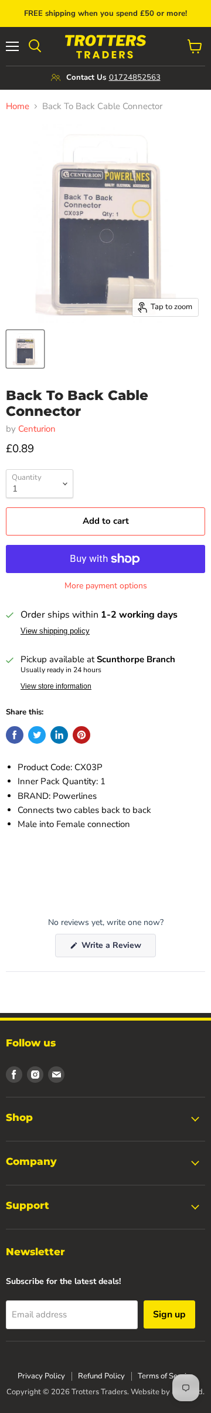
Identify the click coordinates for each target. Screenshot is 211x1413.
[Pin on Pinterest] (81, 735)
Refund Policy (101, 1376)
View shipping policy (55, 631)
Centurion (37, 429)
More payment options (105, 586)
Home (17, 106)
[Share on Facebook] (14, 735)
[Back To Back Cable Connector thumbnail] (25, 349)
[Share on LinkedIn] (59, 735)
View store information (56, 686)
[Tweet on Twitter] (37, 735)
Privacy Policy (41, 1376)
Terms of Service (166, 1376)
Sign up (169, 1314)
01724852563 (135, 77)
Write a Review (117, 948)
